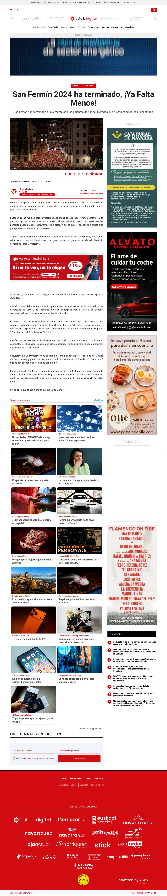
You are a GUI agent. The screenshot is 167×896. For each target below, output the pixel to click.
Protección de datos (98, 785)
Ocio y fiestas (93, 27)
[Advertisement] (132, 482)
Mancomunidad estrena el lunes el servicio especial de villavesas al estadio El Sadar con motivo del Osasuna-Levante (132, 703)
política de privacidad (46, 758)
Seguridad (84, 785)
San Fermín (15, 181)
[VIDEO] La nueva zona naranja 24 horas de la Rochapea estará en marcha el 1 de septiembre (132, 678)
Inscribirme (79, 759)
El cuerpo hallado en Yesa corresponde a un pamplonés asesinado (131, 694)
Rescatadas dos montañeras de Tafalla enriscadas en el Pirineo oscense (129, 687)
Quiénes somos (75, 778)
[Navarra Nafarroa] (83, 866)
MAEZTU (91, 2)
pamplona (26, 181)
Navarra (64, 27)
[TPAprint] (117, 856)
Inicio (64, 778)
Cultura (72, 27)
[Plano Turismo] (94, 856)
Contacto (89, 778)
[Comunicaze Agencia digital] (83, 796)
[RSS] (18, 10)
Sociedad (81, 27)
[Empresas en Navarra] (26, 856)
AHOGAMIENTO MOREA (52, 2)
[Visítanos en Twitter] (14, 10)
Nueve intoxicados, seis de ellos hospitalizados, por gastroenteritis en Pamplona (129, 669)
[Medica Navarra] (49, 856)
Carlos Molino (26, 189)
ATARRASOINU (66, 2)
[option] (83, 18)
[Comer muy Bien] (72, 856)
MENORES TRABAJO (80, 2)
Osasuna (114, 27)
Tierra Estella (53, 27)
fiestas (35, 181)
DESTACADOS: (36, 2)
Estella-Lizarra (39, 27)
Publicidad (99, 778)
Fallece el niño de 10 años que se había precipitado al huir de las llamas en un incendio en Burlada (132, 651)
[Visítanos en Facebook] (11, 10)
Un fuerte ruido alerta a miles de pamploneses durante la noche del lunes (132, 643)
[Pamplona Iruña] (140, 856)
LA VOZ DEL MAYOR (128, 2)
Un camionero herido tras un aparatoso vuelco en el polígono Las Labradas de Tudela (132, 660)
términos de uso (30, 758)
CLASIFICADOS (115, 2)
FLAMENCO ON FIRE (102, 2)
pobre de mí (45, 181)
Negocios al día (127, 27)
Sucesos (105, 27)
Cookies (74, 785)
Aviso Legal (63, 785)
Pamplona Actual (83, 86)
